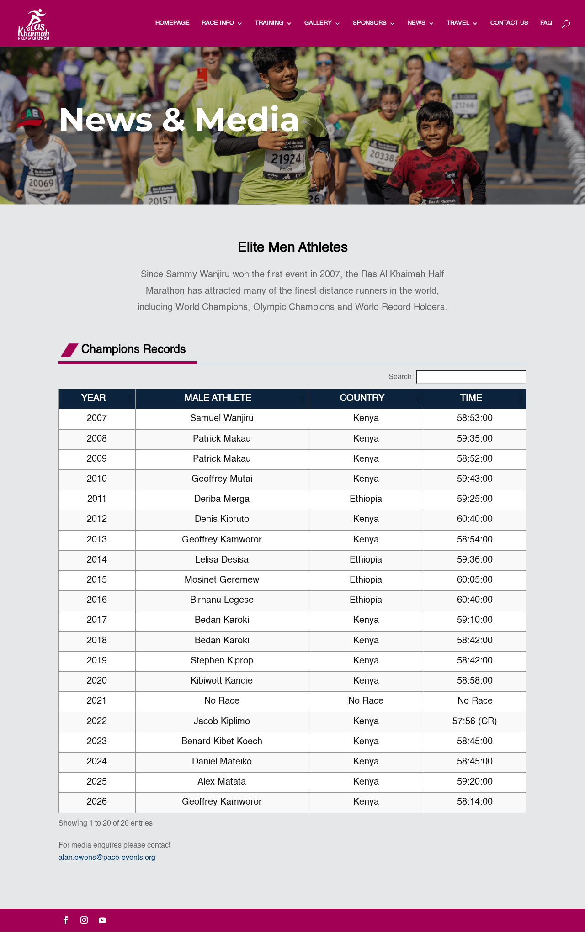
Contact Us (509, 23)
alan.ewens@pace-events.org (106, 858)
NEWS (416, 23)
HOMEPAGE (172, 23)
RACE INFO (218, 23)
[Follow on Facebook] (65, 920)
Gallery (318, 23)
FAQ (546, 23)
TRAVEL (458, 23)
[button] (129, 399)
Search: (401, 377)
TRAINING (269, 23)
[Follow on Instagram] (84, 920)
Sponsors (370, 23)
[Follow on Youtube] (102, 920)
